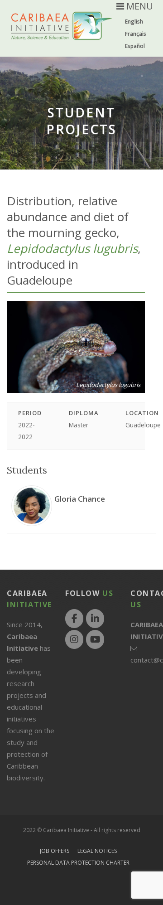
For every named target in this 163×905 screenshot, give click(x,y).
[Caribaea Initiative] (61, 33)
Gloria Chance (79, 499)
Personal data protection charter (78, 862)
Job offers (54, 851)
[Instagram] (74, 639)
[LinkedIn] (95, 618)
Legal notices (97, 851)
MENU (138, 6)
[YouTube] (95, 639)
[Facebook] (74, 618)
